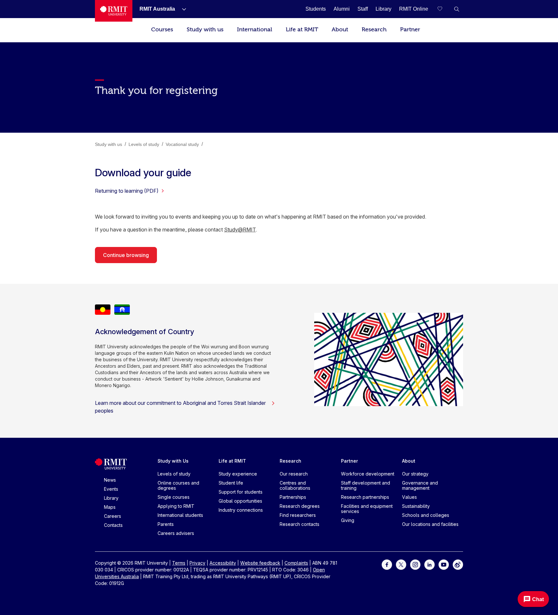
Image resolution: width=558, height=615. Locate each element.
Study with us (205, 29)
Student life (231, 483)
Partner (410, 29)
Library (111, 498)
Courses (162, 29)
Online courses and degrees (178, 485)
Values (409, 497)
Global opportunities (240, 501)
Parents (166, 524)
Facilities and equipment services (367, 508)
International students (180, 515)
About (340, 29)
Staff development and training (365, 485)
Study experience (238, 474)
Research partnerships (365, 497)
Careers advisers (176, 533)
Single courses (174, 497)
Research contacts (299, 524)
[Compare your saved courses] (443, 9)
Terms (178, 563)
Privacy (197, 563)
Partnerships (293, 497)
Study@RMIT (240, 229)
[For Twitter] (401, 564)
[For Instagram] (415, 564)
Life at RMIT (302, 29)
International (254, 29)
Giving (347, 520)
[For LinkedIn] (429, 564)
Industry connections (241, 510)
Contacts (113, 525)
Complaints (296, 563)
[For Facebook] (387, 564)
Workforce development (367, 474)
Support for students (241, 492)
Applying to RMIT (176, 506)
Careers (112, 516)
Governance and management (420, 485)
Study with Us (173, 461)
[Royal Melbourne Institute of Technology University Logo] (113, 11)
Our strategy (415, 474)
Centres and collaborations (295, 485)
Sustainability (416, 506)
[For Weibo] (458, 564)
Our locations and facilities (430, 524)
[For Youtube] (444, 564)
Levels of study (174, 474)
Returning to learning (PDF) (127, 191)
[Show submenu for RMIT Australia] (181, 9)
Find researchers (298, 515)
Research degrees (300, 506)
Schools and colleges (425, 515)
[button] (456, 9)
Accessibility (223, 563)
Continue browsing (126, 255)
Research (374, 29)
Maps (110, 507)
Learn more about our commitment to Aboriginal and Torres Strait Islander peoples (180, 407)
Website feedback (260, 563)
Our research (294, 474)
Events (111, 489)
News (110, 480)
